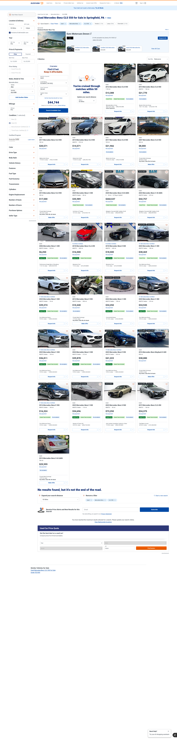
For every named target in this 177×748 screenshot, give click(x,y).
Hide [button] (166, 29)
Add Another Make (21, 97)
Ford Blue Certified (77, 243)
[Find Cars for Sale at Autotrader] (37, 3)
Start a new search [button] (162, 496)
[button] (136, 3)
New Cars (58, 3)
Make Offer (151, 164)
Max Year (26, 42)
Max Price (25, 58)
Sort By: (150, 59)
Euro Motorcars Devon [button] (78, 34)
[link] (130, 99)
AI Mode (118, 3)
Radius (80, 100)
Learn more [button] (31, 139)
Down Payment (44, 87)
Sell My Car (80, 3)
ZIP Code (26, 24)
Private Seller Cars (69, 3)
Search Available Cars (53, 110)
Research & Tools (105, 3)
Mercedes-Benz (55, 14)
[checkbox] (15, 69)
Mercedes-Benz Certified (147, 243)
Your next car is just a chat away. (88, 8)
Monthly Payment (44, 76)
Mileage (12, 108)
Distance (11, 24)
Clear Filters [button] (54, 24)
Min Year (13, 42)
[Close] (168, 731)
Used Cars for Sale (43, 14)
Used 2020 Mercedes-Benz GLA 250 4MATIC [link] (133, 47)
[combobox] (21, 14)
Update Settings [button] (61, 105)
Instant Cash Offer (91, 3)
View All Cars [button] (155, 49)
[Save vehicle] (133, 65)
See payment (109, 95)
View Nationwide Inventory (103, 522)
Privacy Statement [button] (106, 514)
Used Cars (49, 3)
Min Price (11, 58)
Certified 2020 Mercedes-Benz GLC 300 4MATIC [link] (108, 47)
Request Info (162, 38)
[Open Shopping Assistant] (175, 735)
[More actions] (132, 111)
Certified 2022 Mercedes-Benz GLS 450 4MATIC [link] (82, 47)
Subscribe (154, 509)
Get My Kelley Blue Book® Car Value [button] (53, 98)
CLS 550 (64, 14)
